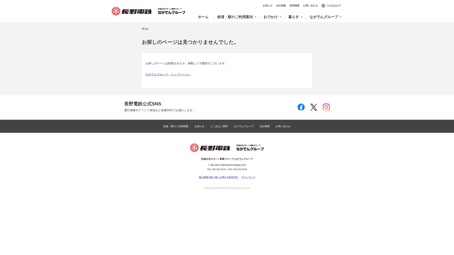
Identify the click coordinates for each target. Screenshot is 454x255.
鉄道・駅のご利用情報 (176, 126)
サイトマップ (248, 177)
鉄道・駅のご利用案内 (235, 17)
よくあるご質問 (219, 126)
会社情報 (281, 5)
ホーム (203, 17)
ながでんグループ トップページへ (168, 74)
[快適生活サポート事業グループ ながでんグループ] (148, 11)
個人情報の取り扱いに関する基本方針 (219, 177)
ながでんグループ (324, 17)
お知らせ (268, 5)
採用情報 (295, 5)
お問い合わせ (310, 5)
